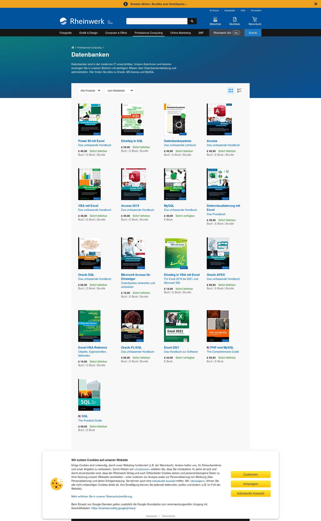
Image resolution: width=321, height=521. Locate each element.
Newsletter (229, 10)
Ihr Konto (214, 10)
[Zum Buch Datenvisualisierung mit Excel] (218, 184)
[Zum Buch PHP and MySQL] (218, 326)
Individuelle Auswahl (250, 493)
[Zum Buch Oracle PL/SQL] (132, 326)
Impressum (151, 516)
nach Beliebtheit (116, 90)
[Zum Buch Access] (219, 119)
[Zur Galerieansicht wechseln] (231, 90)
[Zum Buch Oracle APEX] (218, 253)
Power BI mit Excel (94, 143)
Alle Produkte (88, 90)
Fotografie (66, 33)
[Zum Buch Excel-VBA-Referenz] (89, 326)
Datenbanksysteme (180, 143)
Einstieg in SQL (132, 141)
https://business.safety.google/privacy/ (113, 508)
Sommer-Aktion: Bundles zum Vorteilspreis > (158, 4)
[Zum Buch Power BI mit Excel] (89, 119)
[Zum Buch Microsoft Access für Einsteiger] (133, 253)
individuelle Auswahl (164, 480)
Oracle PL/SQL (137, 349)
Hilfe (243, 10)
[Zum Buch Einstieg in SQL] (132, 119)
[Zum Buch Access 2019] (133, 184)
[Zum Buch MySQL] (175, 184)
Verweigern (197, 480)
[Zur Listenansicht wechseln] (239, 90)
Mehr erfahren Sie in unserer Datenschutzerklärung (101, 496)
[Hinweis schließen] (315, 3)
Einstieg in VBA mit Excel (182, 278)
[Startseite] (86, 21)
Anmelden (256, 10)
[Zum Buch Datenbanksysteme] (175, 119)
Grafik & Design (88, 33)
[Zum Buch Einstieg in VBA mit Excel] (176, 253)
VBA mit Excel (94, 207)
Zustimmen (142, 469)
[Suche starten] (192, 21)
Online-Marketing (181, 33)
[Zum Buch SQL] (89, 395)
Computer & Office (116, 33)
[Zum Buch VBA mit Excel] (89, 184)
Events (253, 33)
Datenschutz (168, 516)
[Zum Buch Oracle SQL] (89, 253)
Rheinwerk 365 (226, 33)
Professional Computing (149, 33)
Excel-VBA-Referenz (92, 351)
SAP (200, 33)
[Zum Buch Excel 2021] (176, 326)
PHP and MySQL (223, 349)
